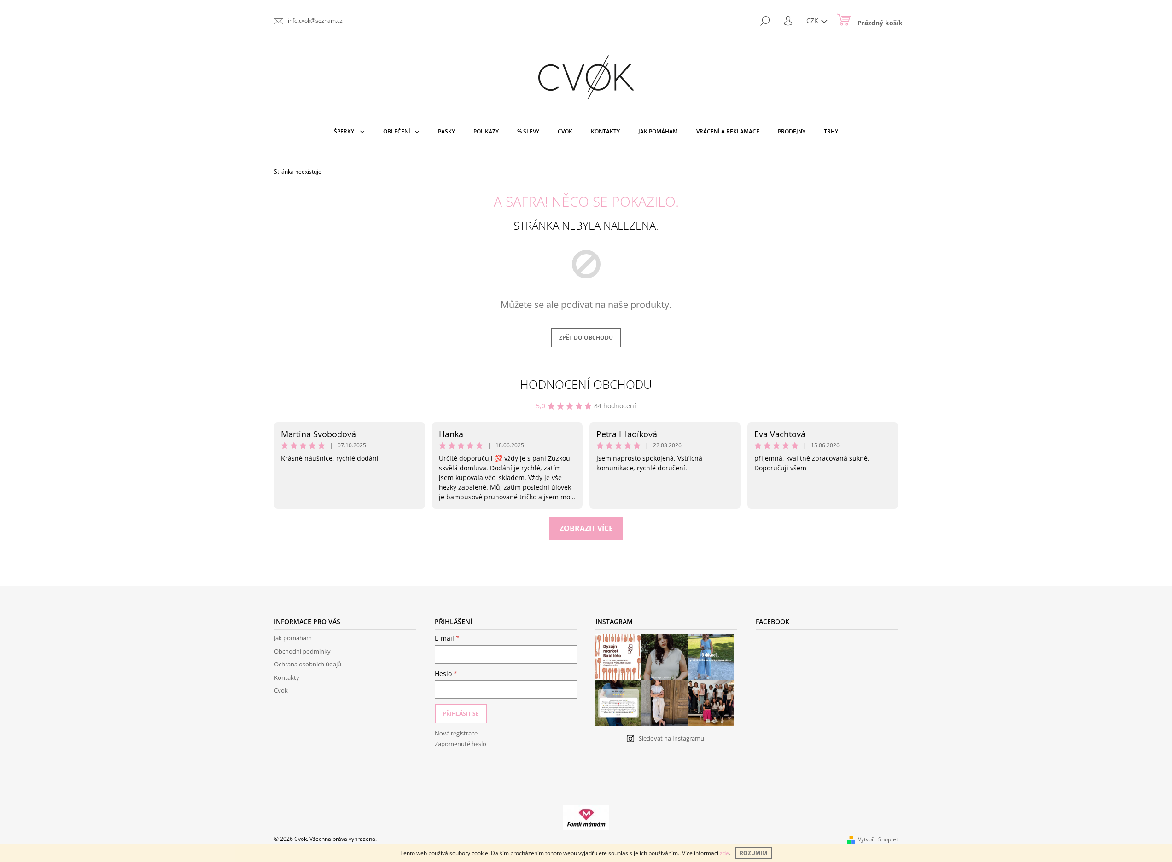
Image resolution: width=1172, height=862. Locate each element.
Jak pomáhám (293, 638)
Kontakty (286, 677)
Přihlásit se (461, 713)
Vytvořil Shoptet (878, 839)
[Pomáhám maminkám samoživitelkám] (586, 817)
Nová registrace (456, 733)
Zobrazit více (586, 528)
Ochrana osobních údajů (307, 664)
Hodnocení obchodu (586, 384)
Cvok (281, 690)
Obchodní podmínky (302, 651)
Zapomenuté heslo (460, 744)
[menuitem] (349, 131)
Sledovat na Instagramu (671, 738)
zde (724, 853)
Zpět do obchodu (586, 337)
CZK (813, 20)
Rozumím (753, 853)
